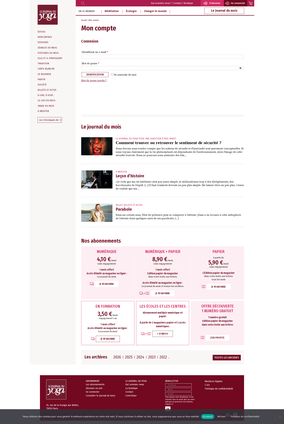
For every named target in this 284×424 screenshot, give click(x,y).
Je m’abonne (106, 283)
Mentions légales (214, 381)
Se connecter (92, 391)
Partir (41, 79)
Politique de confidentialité (219, 388)
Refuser (221, 416)
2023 (151, 357)
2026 (117, 357)
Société (42, 84)
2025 (128, 357)
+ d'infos (162, 333)
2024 (140, 357)
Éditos (41, 31)
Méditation (112, 11)
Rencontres (45, 37)
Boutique (188, 3)
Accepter (208, 416)
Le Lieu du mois (46, 100)
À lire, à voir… (46, 95)
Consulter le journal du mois (100, 395)
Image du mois (46, 106)
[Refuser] (280, 416)
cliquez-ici (169, 404)
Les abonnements (95, 384)
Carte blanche (46, 68)
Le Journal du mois (224, 10)
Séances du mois (47, 47)
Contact (178, 3)
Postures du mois (48, 53)
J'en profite (217, 337)
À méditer (43, 111)
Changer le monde (155, 11)
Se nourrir (44, 74)
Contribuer (131, 395)
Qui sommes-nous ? (161, 3)
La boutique (131, 388)
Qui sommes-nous (134, 384)
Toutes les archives (226, 357)
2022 (163, 357)
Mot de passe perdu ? (94, 80)
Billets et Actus (47, 90)
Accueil (84, 20)
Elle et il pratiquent (50, 58)
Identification (95, 74)
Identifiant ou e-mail (95, 52)
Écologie (131, 11)
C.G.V (207, 384)
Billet (119, 205)
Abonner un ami (94, 388)
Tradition (43, 63)
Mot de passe (90, 63)
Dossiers (43, 42)
